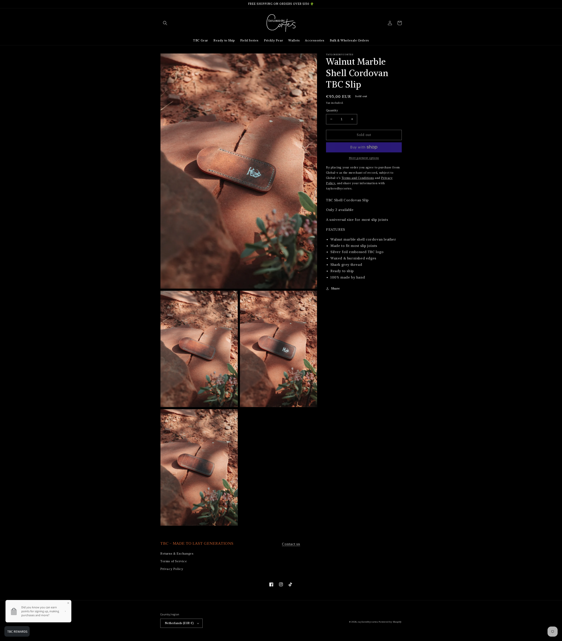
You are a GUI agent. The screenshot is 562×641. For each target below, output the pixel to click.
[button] (165, 23)
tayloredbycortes (368, 621)
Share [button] (335, 288)
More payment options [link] (364, 157)
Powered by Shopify (390, 621)
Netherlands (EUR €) (179, 623)
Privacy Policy (171, 569)
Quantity (332, 110)
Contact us (291, 544)
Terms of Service (173, 561)
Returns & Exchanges (176, 553)
